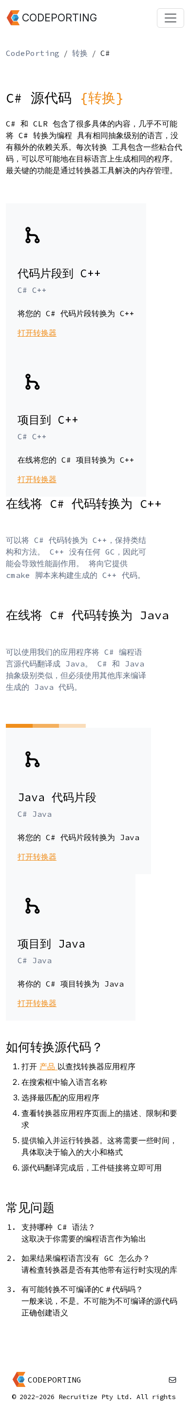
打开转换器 (37, 333)
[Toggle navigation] (170, 18)
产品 (48, 1066)
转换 (80, 53)
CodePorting (32, 53)
